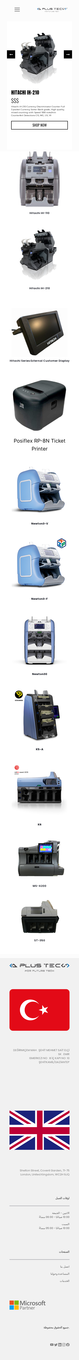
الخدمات (65, 1281)
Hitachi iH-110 (39, 213)
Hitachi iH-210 (39, 288)
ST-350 (39, 940)
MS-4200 (39, 886)
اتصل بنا (65, 1267)
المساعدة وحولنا (60, 1274)
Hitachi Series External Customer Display (40, 361)
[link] (39, 179)
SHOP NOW (39, 125)
